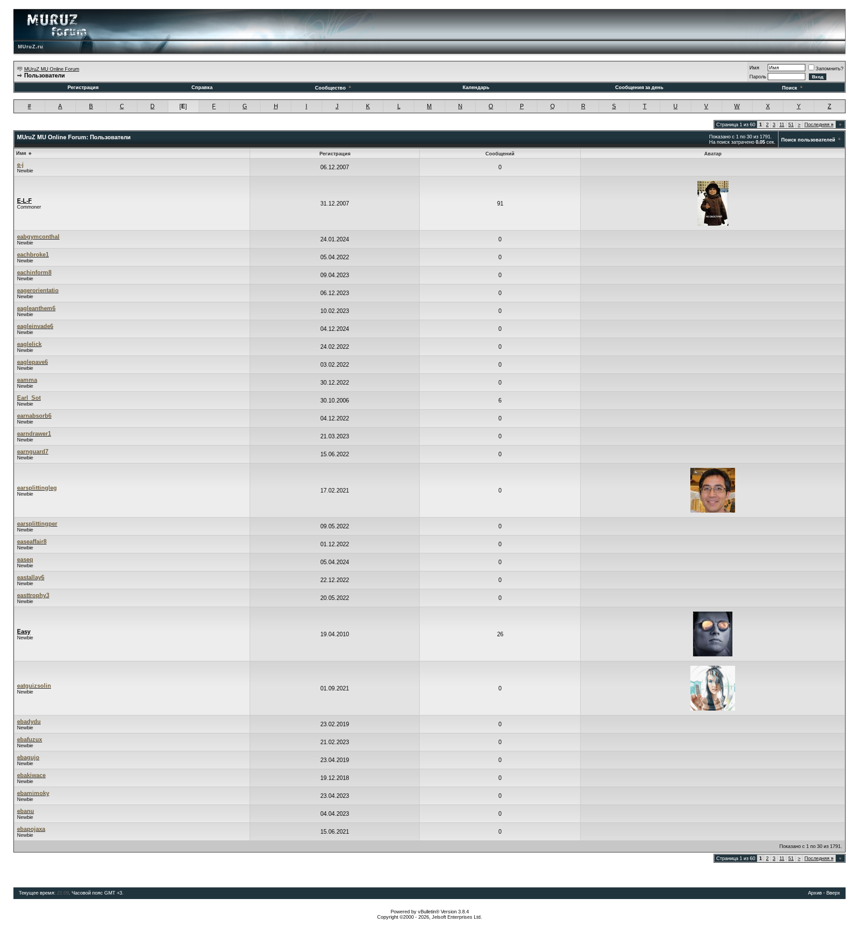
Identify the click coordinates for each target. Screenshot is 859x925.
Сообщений (500, 153)
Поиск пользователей (808, 139)
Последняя (818, 124)
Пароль (757, 76)
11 (781, 124)
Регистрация (83, 87)
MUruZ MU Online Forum (51, 69)
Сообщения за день (639, 87)
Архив (815, 892)
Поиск (789, 87)
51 (791, 124)
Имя (754, 67)
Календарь (476, 87)
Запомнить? (829, 68)
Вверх (833, 892)
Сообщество (330, 87)
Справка (202, 87)
